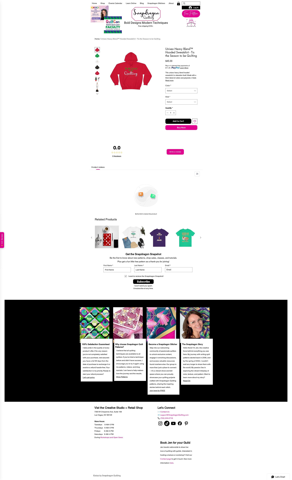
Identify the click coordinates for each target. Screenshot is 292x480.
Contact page (166, 459)
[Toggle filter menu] (197, 173)
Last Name (138, 265)
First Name (107, 265)
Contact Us (164, 412)
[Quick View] (107, 238)
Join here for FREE (157, 390)
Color (168, 85)
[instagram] (160, 423)
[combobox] (181, 90)
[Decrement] (167, 113)
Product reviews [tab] (98, 167)
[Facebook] (179, 423)
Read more (169, 80)
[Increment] (174, 113)
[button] (178, 3)
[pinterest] (186, 423)
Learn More (184, 68)
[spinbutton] (171, 113)
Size (167, 97)
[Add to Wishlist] (194, 121)
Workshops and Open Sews (111, 437)
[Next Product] (200, 237)
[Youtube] (173, 423)
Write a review (175, 152)
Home (97, 39)
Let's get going (89, 377)
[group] (146, 248)
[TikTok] (166, 423)
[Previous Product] (91, 237)
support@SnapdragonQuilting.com (174, 415)
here (171, 463)
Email (167, 265)
